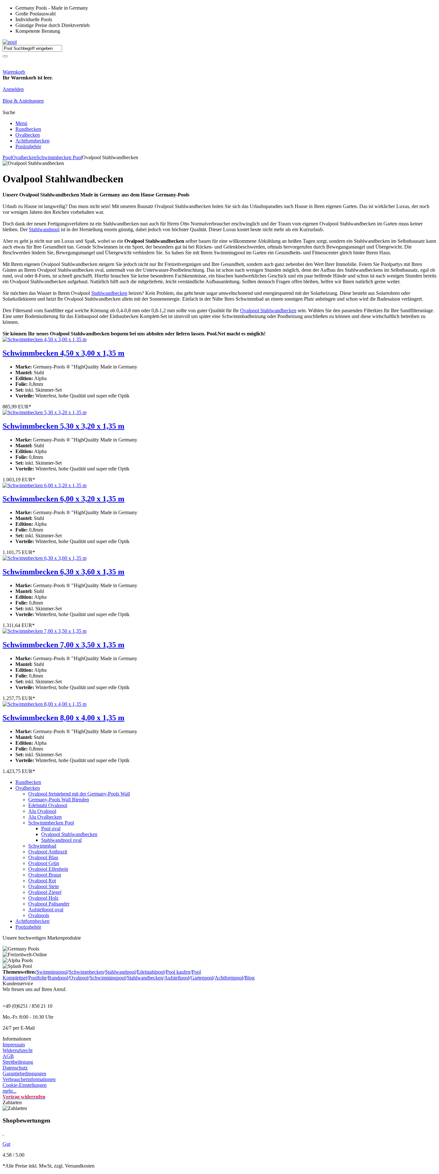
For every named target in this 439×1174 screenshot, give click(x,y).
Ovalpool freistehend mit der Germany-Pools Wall (79, 793)
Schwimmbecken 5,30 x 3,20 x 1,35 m (63, 426)
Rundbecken (28, 129)
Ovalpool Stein (43, 886)
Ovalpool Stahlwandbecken (268, 310)
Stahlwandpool (44, 229)
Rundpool (58, 977)
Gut (6, 1144)
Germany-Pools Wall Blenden (58, 799)
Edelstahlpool (151, 972)
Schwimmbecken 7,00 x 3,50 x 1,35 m (63, 645)
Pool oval (50, 828)
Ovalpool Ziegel (44, 892)
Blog (250, 977)
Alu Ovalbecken (45, 817)
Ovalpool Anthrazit (47, 851)
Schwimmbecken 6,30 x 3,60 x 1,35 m (63, 572)
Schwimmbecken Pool (59, 157)
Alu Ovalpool (42, 811)
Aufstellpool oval (45, 909)
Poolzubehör (28, 146)
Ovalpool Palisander (48, 903)
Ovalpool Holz (43, 898)
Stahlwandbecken (109, 293)
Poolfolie (37, 977)
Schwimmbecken (86, 972)
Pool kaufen (178, 972)
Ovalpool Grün (43, 863)
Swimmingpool (51, 972)
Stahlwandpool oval (61, 840)
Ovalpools (38, 915)
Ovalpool (78, 977)
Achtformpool (229, 977)
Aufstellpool (176, 977)
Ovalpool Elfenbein (48, 869)
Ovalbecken (27, 135)
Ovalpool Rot (42, 880)
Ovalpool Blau (43, 857)
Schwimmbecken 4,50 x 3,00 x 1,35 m (63, 353)
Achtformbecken (32, 140)
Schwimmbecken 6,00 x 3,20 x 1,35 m (63, 499)
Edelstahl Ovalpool (47, 805)
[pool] (10, 42)
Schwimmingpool (108, 977)
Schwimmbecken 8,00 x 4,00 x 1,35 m (63, 718)
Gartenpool (202, 977)
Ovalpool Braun (44, 875)
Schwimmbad (42, 846)
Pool (7, 157)
